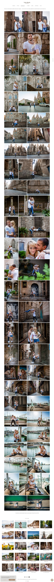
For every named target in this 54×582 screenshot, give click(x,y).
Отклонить (4, 579)
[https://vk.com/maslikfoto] (29, 577)
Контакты (36, 5)
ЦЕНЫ (32, 5)
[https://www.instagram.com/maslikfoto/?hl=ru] (24, 577)
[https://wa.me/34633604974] (27, 577)
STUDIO (18, 5)
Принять (12, 579)
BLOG (41, 5)
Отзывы (28, 5)
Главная (13, 5)
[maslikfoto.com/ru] (27, 3)
